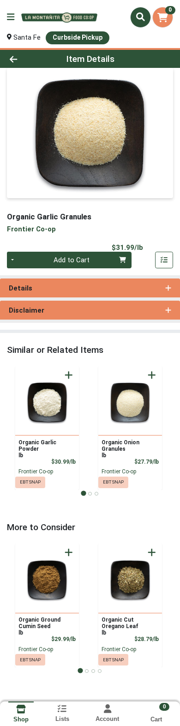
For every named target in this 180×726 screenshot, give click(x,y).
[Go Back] (27, 59)
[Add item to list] (164, 260)
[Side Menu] (10, 17)
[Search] (140, 17)
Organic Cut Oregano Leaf (120, 626)
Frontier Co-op (35, 471)
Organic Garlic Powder (37, 449)
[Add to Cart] (69, 375)
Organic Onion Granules (120, 449)
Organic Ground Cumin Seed (39, 626)
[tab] (83, 493)
